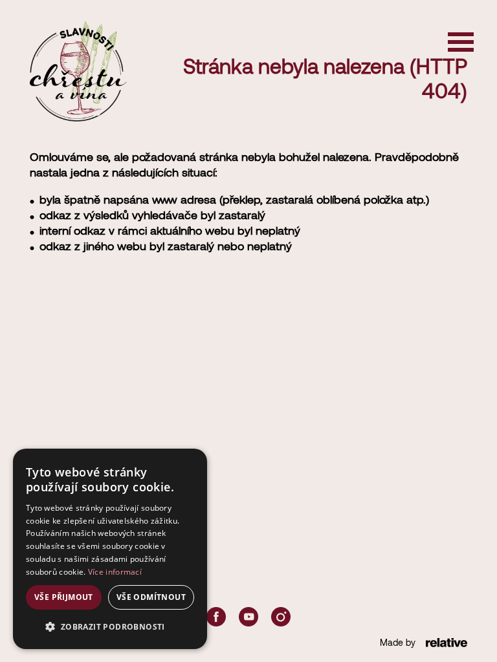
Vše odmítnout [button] (151, 597)
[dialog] (110, 549)
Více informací (115, 571)
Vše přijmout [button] (63, 597)
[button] (110, 627)
